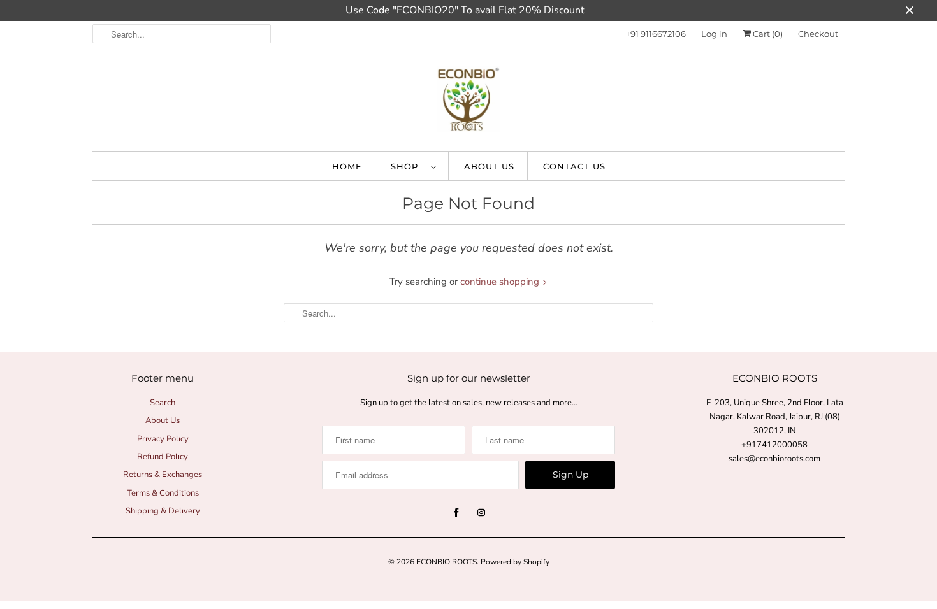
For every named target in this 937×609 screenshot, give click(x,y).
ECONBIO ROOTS (446, 562)
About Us (489, 166)
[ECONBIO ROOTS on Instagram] (481, 513)
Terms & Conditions (163, 493)
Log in (714, 34)
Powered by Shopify (515, 562)
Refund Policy (162, 456)
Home (347, 166)
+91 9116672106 (656, 34)
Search (162, 402)
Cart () (767, 34)
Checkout (818, 34)
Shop (408, 166)
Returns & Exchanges (162, 474)
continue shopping (501, 281)
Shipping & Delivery (163, 511)
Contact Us (574, 166)
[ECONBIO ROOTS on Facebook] (456, 513)
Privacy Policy (163, 439)
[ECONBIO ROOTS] (468, 102)
